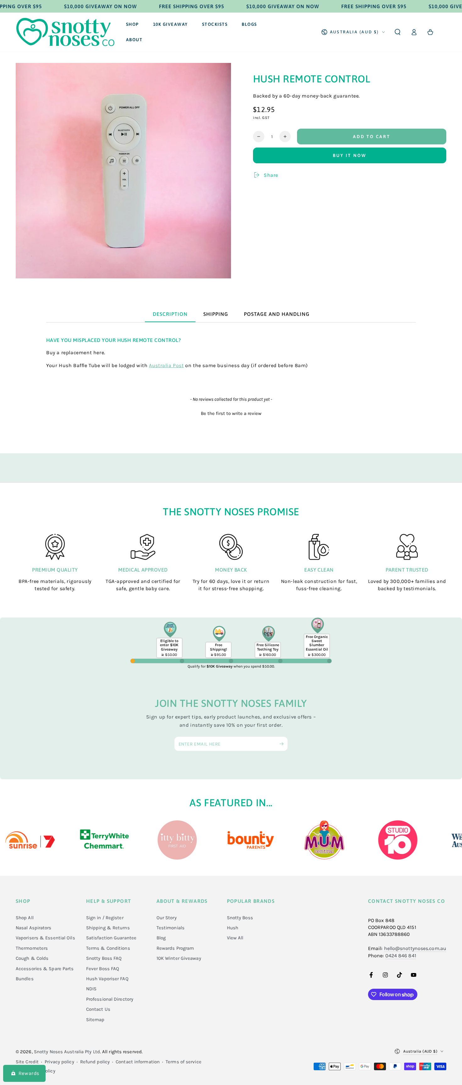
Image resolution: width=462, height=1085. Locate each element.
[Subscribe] (284, 744)
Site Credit (27, 1062)
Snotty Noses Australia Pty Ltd (67, 1051)
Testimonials (170, 928)
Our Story (167, 917)
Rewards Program (175, 948)
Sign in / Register (105, 917)
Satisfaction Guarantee (111, 938)
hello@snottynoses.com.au (415, 948)
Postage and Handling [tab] (277, 314)
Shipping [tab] (215, 314)
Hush (232, 928)
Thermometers (32, 948)
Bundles (25, 979)
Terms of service (183, 1062)
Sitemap (95, 1019)
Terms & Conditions (108, 948)
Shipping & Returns (108, 928)
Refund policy (95, 1062)
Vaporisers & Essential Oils (45, 938)
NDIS (91, 989)
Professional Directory (109, 999)
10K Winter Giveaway (179, 958)
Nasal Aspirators (34, 928)
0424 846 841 (400, 956)
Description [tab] (170, 314)
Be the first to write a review (231, 413)
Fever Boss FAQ (102, 968)
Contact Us (98, 1009)
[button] (397, 32)
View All (235, 938)
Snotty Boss (240, 917)
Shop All (25, 917)
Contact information (138, 1062)
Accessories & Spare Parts (45, 968)
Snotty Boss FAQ (104, 958)
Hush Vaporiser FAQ (107, 979)
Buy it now (349, 155)
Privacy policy (59, 1062)
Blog (161, 938)
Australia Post (166, 365)
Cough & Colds (32, 958)
